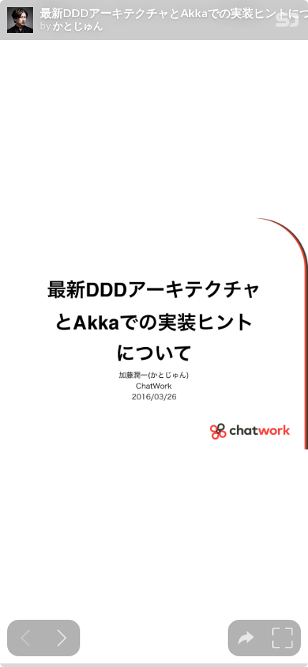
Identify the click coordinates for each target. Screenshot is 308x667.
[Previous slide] (25, 638)
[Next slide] (62, 638)
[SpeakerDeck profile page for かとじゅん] (20, 20)
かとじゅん (78, 26)
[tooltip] (246, 638)
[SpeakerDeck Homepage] (287, 22)
